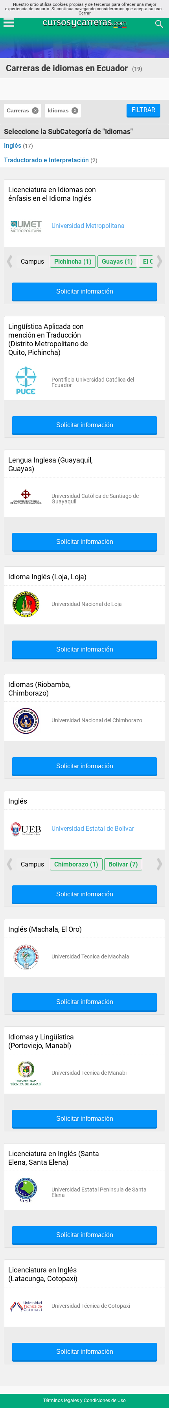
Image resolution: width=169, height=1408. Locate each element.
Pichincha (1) (73, 261)
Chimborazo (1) (76, 864)
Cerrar (85, 13)
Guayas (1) (117, 261)
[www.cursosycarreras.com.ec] (85, 23)
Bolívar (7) (123, 864)
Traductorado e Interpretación (47, 160)
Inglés (13, 145)
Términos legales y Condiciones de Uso (84, 1400)
